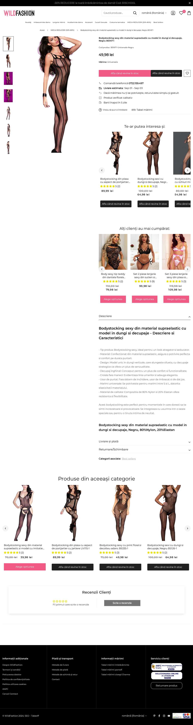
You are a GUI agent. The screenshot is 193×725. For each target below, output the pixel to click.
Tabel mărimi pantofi (111, 669)
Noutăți (28, 22)
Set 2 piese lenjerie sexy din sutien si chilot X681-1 (144, 276)
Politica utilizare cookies (14, 684)
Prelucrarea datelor (11, 674)
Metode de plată (60, 669)
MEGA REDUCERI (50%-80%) (139, 22)
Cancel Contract (10, 694)
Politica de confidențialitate (16, 679)
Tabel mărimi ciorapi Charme (115, 674)
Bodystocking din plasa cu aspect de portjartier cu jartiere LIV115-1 (114, 180)
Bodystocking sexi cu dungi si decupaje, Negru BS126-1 (153, 180)
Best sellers (129, 458)
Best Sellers (158, 22)
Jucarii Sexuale (101, 22)
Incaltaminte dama (75, 22)
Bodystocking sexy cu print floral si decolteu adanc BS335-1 (120, 547)
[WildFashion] (19, 13)
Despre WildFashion (12, 665)
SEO (27, 715)
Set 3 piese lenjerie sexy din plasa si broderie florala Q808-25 (176, 276)
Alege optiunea (113, 299)
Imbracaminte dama (42, 22)
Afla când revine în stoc (125, 73)
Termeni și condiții (11, 669)
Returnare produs (166, 685)
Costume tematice (117, 22)
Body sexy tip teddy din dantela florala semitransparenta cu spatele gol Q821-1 (113, 276)
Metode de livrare (60, 665)
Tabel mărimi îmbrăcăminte (115, 665)
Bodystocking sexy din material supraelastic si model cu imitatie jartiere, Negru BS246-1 (23, 547)
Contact (56, 679)
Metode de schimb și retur (65, 674)
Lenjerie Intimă (59, 22)
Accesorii (89, 22)
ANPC (5, 689)
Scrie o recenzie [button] (122, 603)
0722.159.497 (136, 83)
